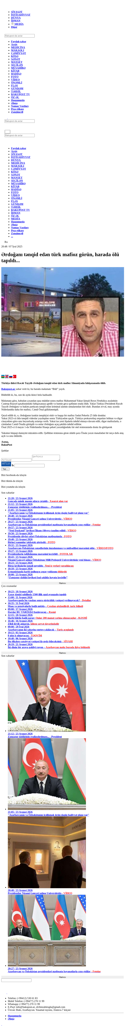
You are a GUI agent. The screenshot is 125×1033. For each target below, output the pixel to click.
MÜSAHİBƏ (18, 68)
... (12, 236)
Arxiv (14, 44)
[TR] (14, 377)
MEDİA (19, 24)
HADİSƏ (16, 73)
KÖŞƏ (14, 56)
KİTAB (15, 70)
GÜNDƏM (17, 88)
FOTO (14, 76)
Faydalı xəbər (18, 41)
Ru (6, 242)
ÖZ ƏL (15, 97)
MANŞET (16, 62)
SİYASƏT (16, 11)
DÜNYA (16, 17)
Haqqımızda (18, 100)
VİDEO (15, 79)
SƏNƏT (15, 59)
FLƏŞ (14, 85)
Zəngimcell (17, 112)
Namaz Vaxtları (19, 106)
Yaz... (5, 469)
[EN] (6, 377)
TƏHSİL (16, 91)
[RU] (10, 377)
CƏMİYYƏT (18, 53)
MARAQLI (17, 50)
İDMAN (15, 20)
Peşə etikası (17, 109)
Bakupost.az (8, 389)
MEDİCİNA (18, 47)
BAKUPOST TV (20, 94)
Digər (14, 27)
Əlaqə (14, 103)
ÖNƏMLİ (16, 82)
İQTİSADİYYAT (20, 14)
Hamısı (62, 583)
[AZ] (3, 377)
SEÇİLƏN (17, 65)
